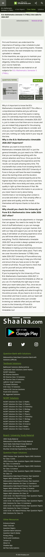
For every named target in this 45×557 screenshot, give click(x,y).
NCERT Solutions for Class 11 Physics (16, 414)
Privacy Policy (8, 535)
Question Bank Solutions (12, 531)
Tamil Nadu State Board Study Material (17, 444)
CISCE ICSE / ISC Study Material (14, 446)
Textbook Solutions (12, 363)
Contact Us (7, 540)
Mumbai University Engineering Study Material (20, 449)
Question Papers (9, 528)
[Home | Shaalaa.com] (15, 3)
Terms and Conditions (11, 538)
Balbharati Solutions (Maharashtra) (16, 367)
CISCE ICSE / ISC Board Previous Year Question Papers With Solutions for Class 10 (23, 512)
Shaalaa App (7, 545)
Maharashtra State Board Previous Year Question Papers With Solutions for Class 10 (21, 492)
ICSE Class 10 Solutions (11, 387)
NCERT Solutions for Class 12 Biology (16, 409)
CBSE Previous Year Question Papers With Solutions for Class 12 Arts (22, 457)
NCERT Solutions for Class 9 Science (16, 429)
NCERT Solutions (9, 372)
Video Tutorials (8, 526)
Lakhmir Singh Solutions (12, 382)
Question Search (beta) (11, 533)
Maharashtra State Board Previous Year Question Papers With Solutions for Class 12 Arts (21, 477)
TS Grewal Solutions (10, 384)
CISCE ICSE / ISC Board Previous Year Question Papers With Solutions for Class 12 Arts (23, 497)
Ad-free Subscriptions (11, 548)
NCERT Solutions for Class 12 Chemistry (17, 407)
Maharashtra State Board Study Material (18, 441)
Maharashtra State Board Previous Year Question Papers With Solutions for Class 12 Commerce (21, 482)
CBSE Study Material (10, 439)
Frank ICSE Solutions (10, 392)
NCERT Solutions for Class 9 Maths (16, 426)
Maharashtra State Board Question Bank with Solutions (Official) (19, 358)
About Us (6, 543)
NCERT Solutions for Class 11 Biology (16, 419)
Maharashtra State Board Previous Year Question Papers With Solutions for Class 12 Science (21, 487)
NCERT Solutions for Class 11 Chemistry (17, 416)
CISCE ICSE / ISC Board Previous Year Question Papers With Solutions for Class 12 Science (23, 507)
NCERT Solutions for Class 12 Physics (16, 404)
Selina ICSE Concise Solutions (14, 389)
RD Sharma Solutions (11, 374)
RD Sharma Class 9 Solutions (13, 379)
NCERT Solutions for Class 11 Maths (16, 411)
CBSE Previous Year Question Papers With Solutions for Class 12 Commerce (22, 462)
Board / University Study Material (18, 435)
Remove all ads (37, 21)
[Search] (42, 3)
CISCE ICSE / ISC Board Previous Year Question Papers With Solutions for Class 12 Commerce (23, 502)
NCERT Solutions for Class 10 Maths (16, 421)
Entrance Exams (9, 523)
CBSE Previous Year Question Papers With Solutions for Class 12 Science (22, 467)
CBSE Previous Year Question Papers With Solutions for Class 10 (22, 472)
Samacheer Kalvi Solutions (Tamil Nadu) (17, 370)
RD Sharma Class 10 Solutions (14, 377)
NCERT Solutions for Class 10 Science (16, 424)
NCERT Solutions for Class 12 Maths (16, 402)
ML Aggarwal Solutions (11, 394)
